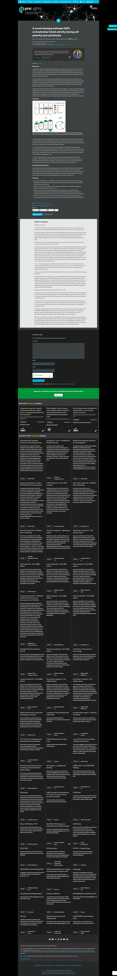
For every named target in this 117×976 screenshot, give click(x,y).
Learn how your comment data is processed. (63, 384)
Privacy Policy (37, 965)
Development (42, 950)
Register (91, 2)
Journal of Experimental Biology (65, 950)
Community (37, 1)
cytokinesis (43, 203)
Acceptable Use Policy (60, 965)
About (30, 1)
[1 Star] (43, 214)
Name (34, 360)
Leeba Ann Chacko (45, 57)
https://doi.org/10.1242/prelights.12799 (43, 205)
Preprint (34, 43)
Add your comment (39, 380)
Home (24, 1)
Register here (58, 395)
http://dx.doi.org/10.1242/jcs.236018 (61, 44)
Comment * (35, 341)
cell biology (40, 63)
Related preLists (112, 29)
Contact (75, 1)
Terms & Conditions (48, 965)
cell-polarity (37, 203)
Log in (83, 2)
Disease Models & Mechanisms (80, 950)
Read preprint (38, 214)
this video (24, 956)
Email (34, 367)
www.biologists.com (26, 958)
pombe (47, 203)
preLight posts (47, 1)
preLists (56, 1)
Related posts (112, 26)
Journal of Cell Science (51, 950)
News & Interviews (65, 1)
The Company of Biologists (74, 965)
